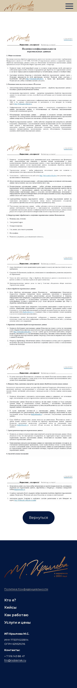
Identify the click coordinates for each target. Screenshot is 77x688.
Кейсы (10, 607)
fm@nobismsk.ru (15, 660)
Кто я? (10, 600)
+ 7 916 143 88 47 (14, 656)
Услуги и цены (17, 622)
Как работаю (16, 615)
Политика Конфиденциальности (26, 589)
